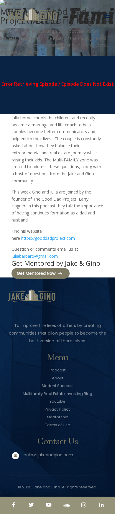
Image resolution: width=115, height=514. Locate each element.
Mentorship (57, 417)
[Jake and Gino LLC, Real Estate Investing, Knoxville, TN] (89, 301)
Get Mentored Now (36, 273)
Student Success (57, 386)
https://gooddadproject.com (48, 238)
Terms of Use (57, 425)
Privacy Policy (57, 409)
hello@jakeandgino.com (48, 455)
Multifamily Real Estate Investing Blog (57, 393)
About (57, 378)
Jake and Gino (46, 487)
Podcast (57, 370)
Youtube (57, 401)
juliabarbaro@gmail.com (35, 256)
